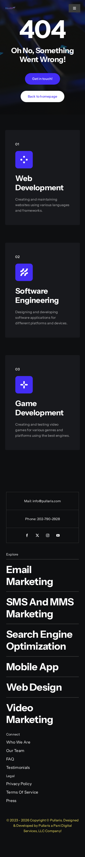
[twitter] (37, 535)
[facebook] (27, 535)
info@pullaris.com (47, 501)
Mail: (28, 501)
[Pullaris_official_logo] (10, 8)
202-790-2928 (48, 519)
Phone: (31, 519)
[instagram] (48, 535)
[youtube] (58, 535)
